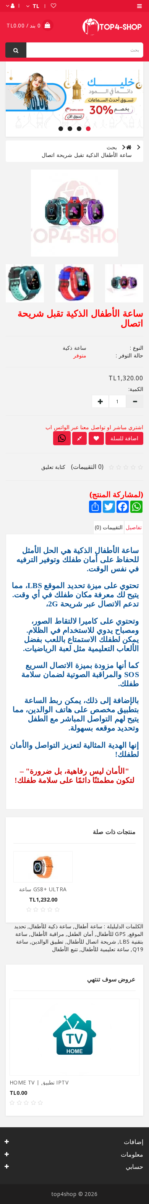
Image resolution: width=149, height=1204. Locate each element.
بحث (112, 147)
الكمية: (136, 389)
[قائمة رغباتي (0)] (57, 5)
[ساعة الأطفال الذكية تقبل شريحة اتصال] (74, 213)
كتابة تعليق (53, 466)
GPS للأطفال (111, 933)
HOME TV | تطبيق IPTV (39, 1082)
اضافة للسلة (124, 438)
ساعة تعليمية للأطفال (105, 949)
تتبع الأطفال (65, 949)
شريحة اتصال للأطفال (91, 941)
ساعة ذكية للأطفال (50, 926)
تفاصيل (134, 527)
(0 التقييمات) (87, 466)
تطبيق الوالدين (47, 941)
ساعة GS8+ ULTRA (42, 889)
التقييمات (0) (109, 527)
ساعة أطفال (88, 926)
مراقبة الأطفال (47, 933)
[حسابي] (14, 5)
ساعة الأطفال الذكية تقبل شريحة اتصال (87, 154)
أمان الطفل (80, 933)
